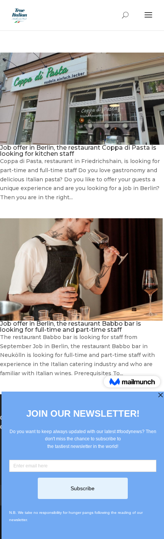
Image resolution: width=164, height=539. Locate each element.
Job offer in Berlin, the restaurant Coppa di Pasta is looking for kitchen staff (78, 150)
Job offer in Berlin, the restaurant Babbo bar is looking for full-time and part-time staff (70, 326)
